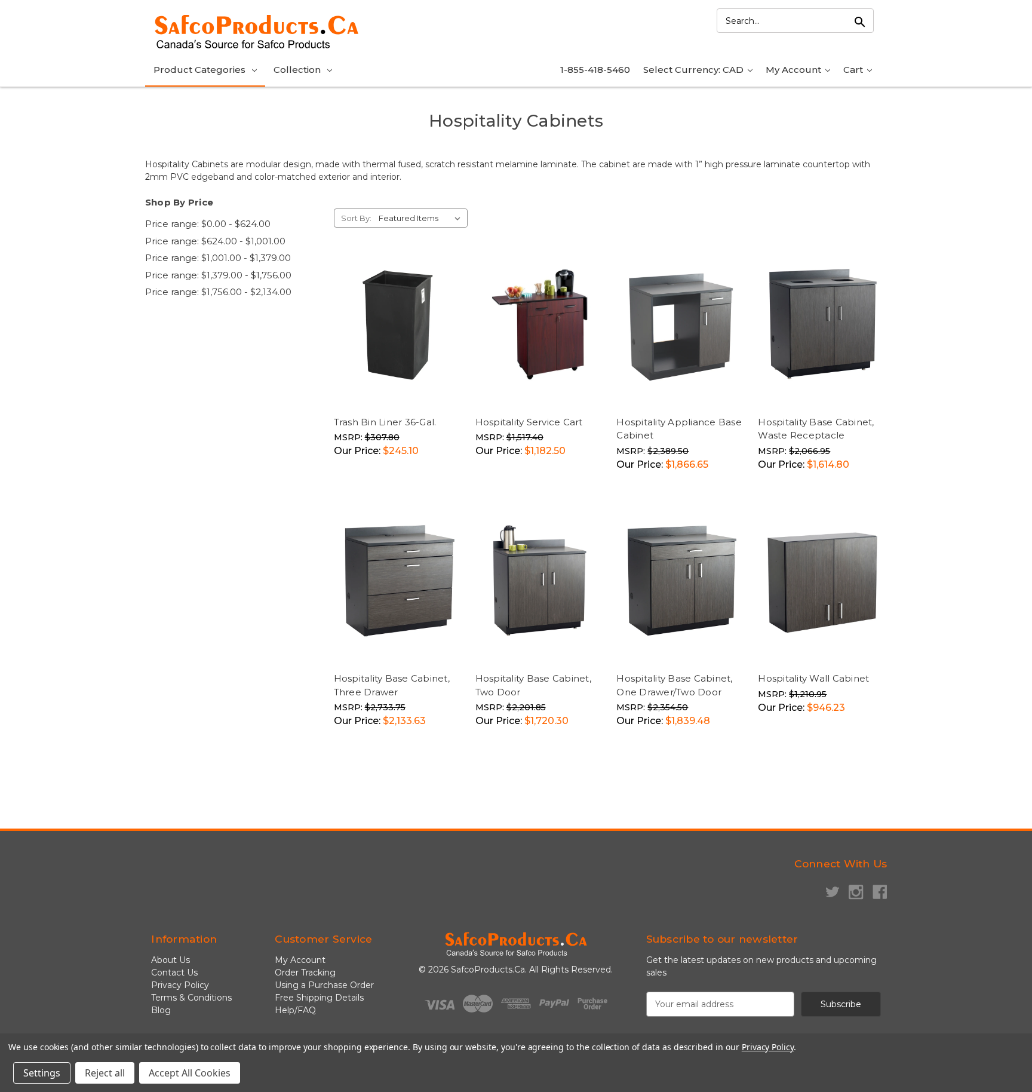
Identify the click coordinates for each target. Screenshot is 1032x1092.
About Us (170, 960)
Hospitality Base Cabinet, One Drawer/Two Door (674, 685)
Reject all (105, 1072)
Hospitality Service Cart (529, 422)
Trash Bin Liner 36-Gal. (385, 422)
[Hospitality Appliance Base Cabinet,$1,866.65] (681, 324)
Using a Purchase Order (324, 985)
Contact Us (174, 972)
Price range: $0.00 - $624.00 (208, 223)
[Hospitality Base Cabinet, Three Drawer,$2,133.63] (398, 581)
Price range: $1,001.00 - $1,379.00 (218, 257)
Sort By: (356, 218)
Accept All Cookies (190, 1072)
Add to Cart (427, 386)
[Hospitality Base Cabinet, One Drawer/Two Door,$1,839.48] (681, 581)
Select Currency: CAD (694, 69)
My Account (795, 69)
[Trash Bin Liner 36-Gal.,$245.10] (398, 324)
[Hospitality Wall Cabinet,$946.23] (822, 581)
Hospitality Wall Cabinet (813, 678)
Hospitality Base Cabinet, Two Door (533, 685)
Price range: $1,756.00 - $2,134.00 (218, 291)
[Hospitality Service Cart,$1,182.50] (540, 324)
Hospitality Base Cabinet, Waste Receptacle (816, 428)
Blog (161, 1010)
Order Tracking (305, 972)
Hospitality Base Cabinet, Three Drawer (392, 685)
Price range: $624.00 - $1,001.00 (215, 241)
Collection (297, 69)
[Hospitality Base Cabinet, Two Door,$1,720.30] (540, 581)
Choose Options (683, 399)
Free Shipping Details (319, 997)
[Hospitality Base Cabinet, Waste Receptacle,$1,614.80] (822, 324)
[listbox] (422, 218)
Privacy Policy (180, 985)
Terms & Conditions (191, 997)
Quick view (367, 386)
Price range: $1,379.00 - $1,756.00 (218, 275)
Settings (41, 1072)
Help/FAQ (295, 1010)
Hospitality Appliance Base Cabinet (679, 428)
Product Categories (199, 69)
